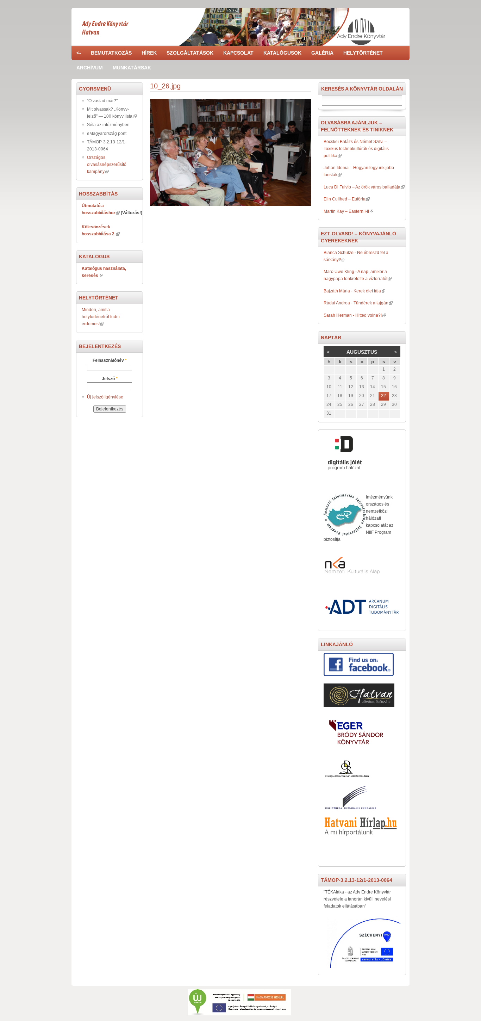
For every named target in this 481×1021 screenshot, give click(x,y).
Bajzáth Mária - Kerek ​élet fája (352, 291)
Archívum (89, 67)
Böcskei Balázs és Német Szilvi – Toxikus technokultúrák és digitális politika (356, 148)
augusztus (361, 352)
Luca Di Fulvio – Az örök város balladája (362, 187)
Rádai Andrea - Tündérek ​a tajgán (356, 303)
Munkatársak (132, 67)
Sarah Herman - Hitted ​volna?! (353, 315)
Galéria (322, 53)
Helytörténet (363, 53)
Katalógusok (282, 53)
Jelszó (110, 378)
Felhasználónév (110, 360)
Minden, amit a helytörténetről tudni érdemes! (101, 316)
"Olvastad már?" (102, 100)
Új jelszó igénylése (105, 397)
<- (78, 53)
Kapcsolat (238, 53)
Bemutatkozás (111, 53)
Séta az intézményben (108, 124)
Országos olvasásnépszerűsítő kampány (106, 164)
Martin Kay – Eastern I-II (346, 211)
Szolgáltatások (190, 53)
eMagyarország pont (106, 133)
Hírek (149, 53)
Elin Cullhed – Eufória (345, 199)
